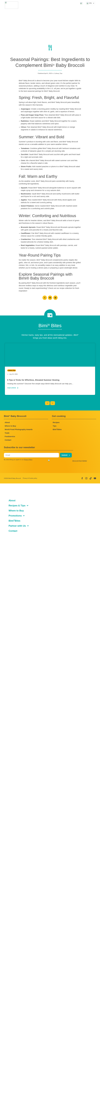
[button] (44, 298)
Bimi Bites (57, 429)
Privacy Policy (28, 459)
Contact (8, 440)
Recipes (56, 422)
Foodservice (10, 436)
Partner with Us (17, 525)
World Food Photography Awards (19, 429)
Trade (7, 433)
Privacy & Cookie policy (30, 478)
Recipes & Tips (17, 505)
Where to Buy (10, 426)
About (7, 422)
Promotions (15, 515)
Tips (54, 426)
